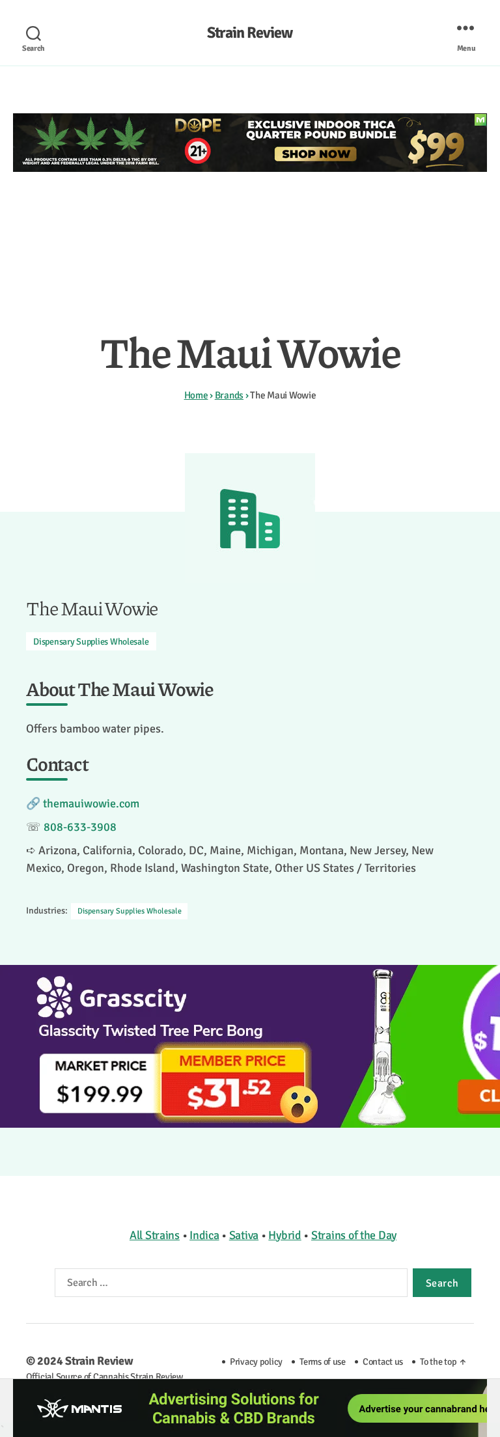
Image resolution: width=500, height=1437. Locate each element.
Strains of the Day (353, 1235)
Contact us (383, 1361)
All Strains (155, 1235)
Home (196, 395)
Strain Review (249, 32)
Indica (204, 1235)
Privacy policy (256, 1361)
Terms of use (322, 1361)
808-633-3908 (80, 827)
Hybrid (284, 1235)
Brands (229, 395)
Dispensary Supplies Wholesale (90, 641)
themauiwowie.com (91, 803)
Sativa (243, 1235)
